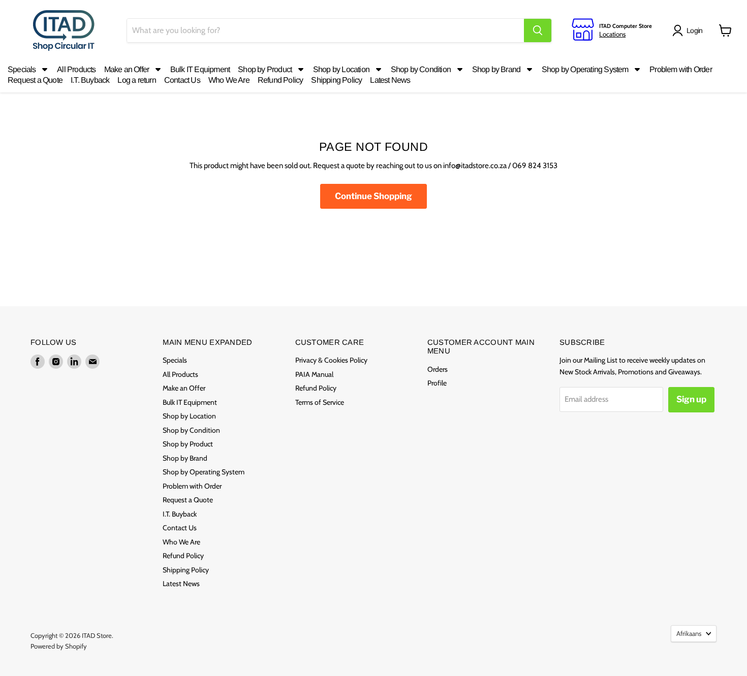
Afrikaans (688, 633)
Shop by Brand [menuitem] (496, 69)
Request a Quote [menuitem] (35, 80)
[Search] (537, 30)
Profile (437, 383)
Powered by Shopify (58, 646)
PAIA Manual (314, 374)
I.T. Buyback (180, 514)
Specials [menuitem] (22, 69)
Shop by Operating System (203, 471)
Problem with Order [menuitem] (680, 69)
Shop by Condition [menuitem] (421, 69)
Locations (612, 34)
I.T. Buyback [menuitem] (90, 80)
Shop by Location (189, 416)
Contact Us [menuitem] (182, 80)
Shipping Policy (186, 569)
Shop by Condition (191, 430)
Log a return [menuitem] (136, 80)
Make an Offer (184, 388)
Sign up (691, 399)
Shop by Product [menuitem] (265, 69)
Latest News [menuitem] (390, 80)
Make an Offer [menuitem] (126, 69)
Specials (175, 360)
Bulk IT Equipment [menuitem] (200, 69)
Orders (437, 369)
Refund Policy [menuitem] (280, 80)
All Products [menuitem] (76, 69)
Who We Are (181, 541)
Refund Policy (183, 555)
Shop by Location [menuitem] (341, 69)
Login (694, 30)
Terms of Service (319, 402)
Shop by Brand (185, 458)
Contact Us (180, 527)
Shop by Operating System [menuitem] (585, 69)
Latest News (181, 583)
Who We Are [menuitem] (229, 80)
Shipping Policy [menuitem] (336, 80)
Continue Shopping (373, 196)
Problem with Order (192, 486)
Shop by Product (188, 443)
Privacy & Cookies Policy (331, 360)
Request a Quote (188, 499)
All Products (180, 374)
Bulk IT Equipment (190, 402)
